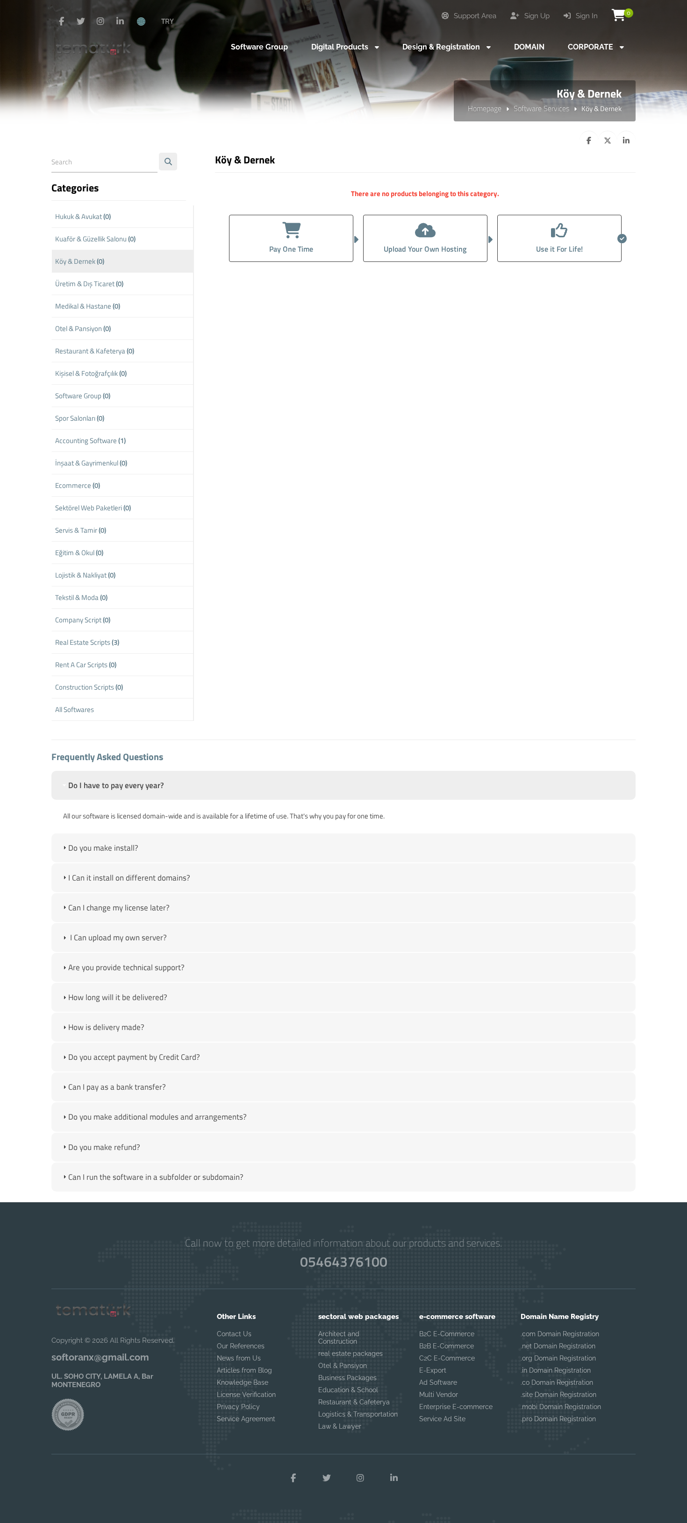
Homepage (484, 108)
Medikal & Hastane (87, 306)
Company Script (82, 619)
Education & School (348, 1390)
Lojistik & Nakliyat (85, 575)
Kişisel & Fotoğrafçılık (91, 373)
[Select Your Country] (146, 21)
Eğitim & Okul (79, 552)
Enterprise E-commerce (456, 1406)
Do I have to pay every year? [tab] (116, 785)
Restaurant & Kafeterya (94, 350)
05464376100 (343, 1261)
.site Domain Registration (558, 1394)
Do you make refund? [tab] (104, 1147)
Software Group (82, 395)
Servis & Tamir (80, 530)
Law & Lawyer (339, 1426)
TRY (167, 21)
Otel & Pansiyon (83, 328)
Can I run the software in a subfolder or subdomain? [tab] (155, 1177)
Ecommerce (77, 485)
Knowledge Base (242, 1382)
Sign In (586, 16)
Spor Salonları (79, 418)
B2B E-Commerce (446, 1346)
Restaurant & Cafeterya (354, 1402)
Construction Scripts (89, 687)
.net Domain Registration (558, 1346)
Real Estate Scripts (87, 642)
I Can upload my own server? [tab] (117, 937)
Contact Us (234, 1334)
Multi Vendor (438, 1394)
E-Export (432, 1370)
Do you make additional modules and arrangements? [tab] (157, 1117)
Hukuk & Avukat (83, 216)
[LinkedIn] (120, 21)
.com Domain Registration (560, 1334)
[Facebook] (61, 21)
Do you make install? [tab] (103, 848)
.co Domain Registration (557, 1382)
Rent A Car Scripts (85, 664)
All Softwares (74, 709)
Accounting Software (90, 440)
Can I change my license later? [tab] (119, 908)
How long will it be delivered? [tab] (117, 997)
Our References (241, 1346)
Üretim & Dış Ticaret (89, 283)
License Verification (246, 1394)
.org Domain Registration (558, 1358)
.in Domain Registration (556, 1370)
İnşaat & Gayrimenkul (91, 463)
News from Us (239, 1358)
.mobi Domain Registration (561, 1406)
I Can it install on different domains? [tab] (129, 878)
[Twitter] (81, 21)
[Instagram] (100, 21)
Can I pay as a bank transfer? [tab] (117, 1087)
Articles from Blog (244, 1370)
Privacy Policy (238, 1406)
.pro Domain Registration (558, 1419)
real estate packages (350, 1353)
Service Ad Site (442, 1419)
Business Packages (347, 1378)
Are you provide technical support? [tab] (126, 967)
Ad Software (438, 1382)
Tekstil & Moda (81, 597)
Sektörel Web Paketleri (93, 507)
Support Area (474, 16)
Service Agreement (246, 1419)
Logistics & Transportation (358, 1414)
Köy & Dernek (79, 261)
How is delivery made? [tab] (106, 1027)
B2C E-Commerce (446, 1334)
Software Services (541, 108)
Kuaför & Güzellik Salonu (95, 238)
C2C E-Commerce (447, 1358)
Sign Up (536, 16)
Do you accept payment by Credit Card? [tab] (134, 1057)
